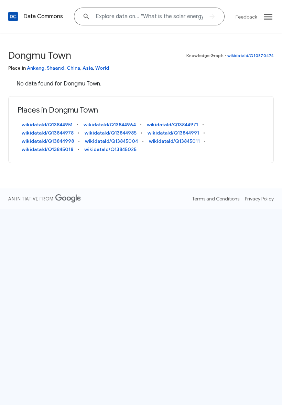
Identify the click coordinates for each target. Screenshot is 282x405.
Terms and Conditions (215, 199)
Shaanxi (55, 68)
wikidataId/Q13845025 (110, 149)
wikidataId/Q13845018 (47, 149)
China (73, 68)
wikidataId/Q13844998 (48, 141)
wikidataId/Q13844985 (111, 133)
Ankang (35, 68)
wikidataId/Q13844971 (172, 124)
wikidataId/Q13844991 (173, 133)
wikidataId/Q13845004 (111, 141)
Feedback (246, 17)
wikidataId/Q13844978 (48, 133)
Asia (88, 68)
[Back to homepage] (13, 16)
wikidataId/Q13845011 (174, 141)
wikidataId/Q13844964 (110, 124)
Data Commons (43, 16)
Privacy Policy (259, 199)
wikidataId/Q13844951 (47, 124)
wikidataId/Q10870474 (250, 55)
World (102, 68)
